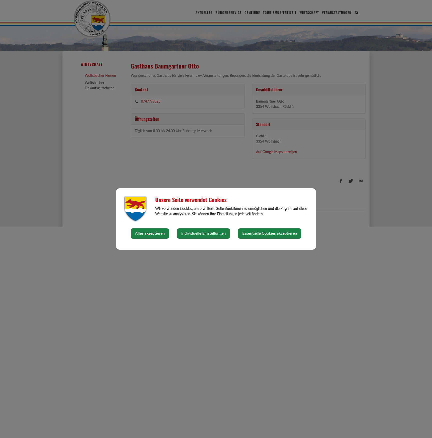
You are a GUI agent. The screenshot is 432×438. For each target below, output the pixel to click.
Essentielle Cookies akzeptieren (269, 233)
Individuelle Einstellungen (203, 233)
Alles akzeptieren (150, 233)
